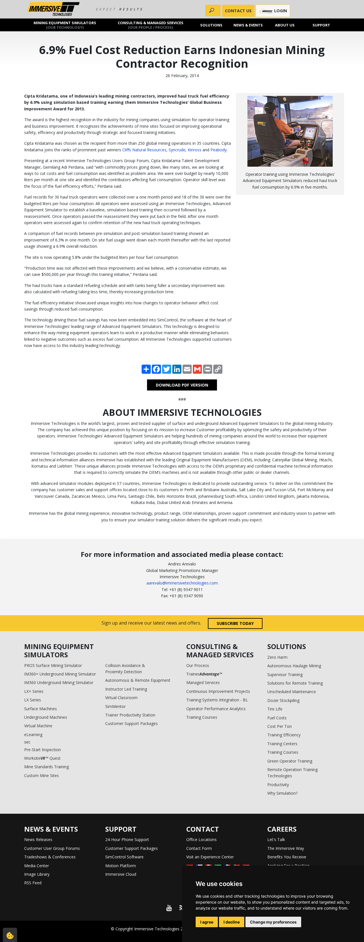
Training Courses (201, 717)
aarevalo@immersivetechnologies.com (182, 583)
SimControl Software (124, 857)
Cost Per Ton (279, 726)
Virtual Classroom (121, 697)
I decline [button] (232, 922)
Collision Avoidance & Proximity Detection (125, 668)
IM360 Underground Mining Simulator (58, 682)
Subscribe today (235, 623)
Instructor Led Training (126, 689)
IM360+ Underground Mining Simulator (60, 674)
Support (321, 24)
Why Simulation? (282, 793)
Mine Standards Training (46, 766)
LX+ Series (34, 691)
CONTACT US (238, 10)
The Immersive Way (285, 848)
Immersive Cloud (120, 874)
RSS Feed (33, 882)
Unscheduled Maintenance (291, 691)
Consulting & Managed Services (150, 25)
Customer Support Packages (131, 723)
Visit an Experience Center (210, 857)
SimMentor (115, 706)
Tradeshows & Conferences (50, 857)
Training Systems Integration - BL (217, 700)
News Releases (38, 839)
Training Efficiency (284, 735)
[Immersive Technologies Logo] (53, 9)
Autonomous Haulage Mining (294, 665)
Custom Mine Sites (41, 775)
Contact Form (199, 848)
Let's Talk (276, 839)
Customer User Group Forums (52, 848)
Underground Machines (45, 717)
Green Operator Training (289, 761)
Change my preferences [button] (273, 922)
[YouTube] (169, 908)
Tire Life (274, 709)
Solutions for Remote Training (295, 683)
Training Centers (282, 743)
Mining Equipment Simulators (65, 25)
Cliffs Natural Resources (144, 149)
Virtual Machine (38, 725)
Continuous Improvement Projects (218, 691)
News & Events (248, 24)
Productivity (278, 784)
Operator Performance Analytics (216, 708)
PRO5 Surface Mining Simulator (53, 665)
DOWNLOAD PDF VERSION (182, 385)
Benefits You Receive (286, 857)
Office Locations (201, 839)
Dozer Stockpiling (283, 700)
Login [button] (280, 10)
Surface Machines (40, 708)
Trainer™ (204, 674)
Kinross (194, 149)
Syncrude (177, 149)
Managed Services (203, 682)
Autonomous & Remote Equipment (137, 680)
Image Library (36, 874)
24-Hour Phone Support (127, 839)
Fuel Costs (277, 717)
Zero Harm (277, 657)
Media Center (36, 865)
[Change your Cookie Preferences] (10, 935)
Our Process (197, 665)
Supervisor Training (285, 674)
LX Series (32, 700)
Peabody (218, 149)
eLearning (33, 734)
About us (285, 24)
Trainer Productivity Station (130, 715)
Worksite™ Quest (42, 758)
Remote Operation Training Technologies (292, 772)
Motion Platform (120, 865)
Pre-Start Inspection (42, 749)
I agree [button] (206, 922)
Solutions (211, 24)
